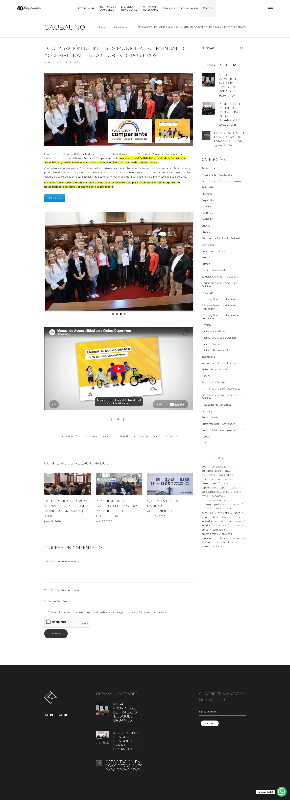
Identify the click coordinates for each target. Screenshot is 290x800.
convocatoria (223, 508)
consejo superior (211, 504)
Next (197, 261)
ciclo (236, 491)
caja (223, 483)
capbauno (236, 487)
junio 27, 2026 (104, 521)
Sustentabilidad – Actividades (218, 423)
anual (228, 471)
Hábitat (223, 517)
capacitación (209, 487)
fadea (237, 513)
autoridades (224, 479)
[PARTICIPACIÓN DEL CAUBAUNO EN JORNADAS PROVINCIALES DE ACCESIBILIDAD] (119, 484)
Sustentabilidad (211, 417)
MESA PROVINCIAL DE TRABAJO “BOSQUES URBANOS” (231, 83)
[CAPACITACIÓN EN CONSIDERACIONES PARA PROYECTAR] (206, 135)
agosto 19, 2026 (223, 145)
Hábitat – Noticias (211, 344)
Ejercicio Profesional (213, 270)
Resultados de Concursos (216, 404)
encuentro (224, 513)
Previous (40, 261)
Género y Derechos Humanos (219, 299)
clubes (83, 435)
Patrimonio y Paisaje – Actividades (221, 388)
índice (216, 546)
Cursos (206, 263)
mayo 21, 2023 (71, 62)
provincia (227, 534)
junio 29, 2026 (52, 521)
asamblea (207, 479)
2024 (205, 466)
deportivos (126, 435)
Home (101, 27)
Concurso (217, 496)
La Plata (222, 525)
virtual (205, 546)
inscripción (208, 525)
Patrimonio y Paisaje (213, 382)
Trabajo (206, 436)
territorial (228, 542)
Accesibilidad (121, 27)
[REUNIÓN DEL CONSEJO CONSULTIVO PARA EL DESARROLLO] (208, 108)
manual (174, 435)
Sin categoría (209, 411)
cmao (205, 496)
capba (223, 487)
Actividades (208, 187)
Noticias (206, 375)
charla (226, 491)
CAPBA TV (207, 219)
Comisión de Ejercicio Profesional (221, 238)
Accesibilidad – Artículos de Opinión (222, 181)
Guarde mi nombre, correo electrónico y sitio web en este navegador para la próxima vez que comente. (107, 612)
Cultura (206, 257)
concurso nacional (212, 500)
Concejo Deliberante (103, 435)
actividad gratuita (211, 471)
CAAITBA (206, 206)
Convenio (207, 508)
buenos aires (209, 483)
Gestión (206, 324)
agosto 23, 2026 (227, 95)
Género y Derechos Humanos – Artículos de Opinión (220, 316)
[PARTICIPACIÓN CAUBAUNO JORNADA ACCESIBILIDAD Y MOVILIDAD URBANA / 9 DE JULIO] (67, 484)
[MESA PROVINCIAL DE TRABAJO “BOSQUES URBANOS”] (208, 80)
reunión (206, 538)
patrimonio (218, 529)
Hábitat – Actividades (213, 331)
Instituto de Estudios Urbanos (219, 363)
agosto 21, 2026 (227, 124)
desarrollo (207, 513)
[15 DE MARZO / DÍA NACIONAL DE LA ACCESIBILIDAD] (170, 484)
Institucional (208, 356)
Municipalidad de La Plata (216, 369)
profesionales (210, 534)
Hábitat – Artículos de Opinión (219, 337)
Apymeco (207, 193)
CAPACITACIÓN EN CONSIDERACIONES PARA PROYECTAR (230, 137)
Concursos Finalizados (214, 251)
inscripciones (234, 521)
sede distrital (234, 538)
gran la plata (208, 517)
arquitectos (208, 475)
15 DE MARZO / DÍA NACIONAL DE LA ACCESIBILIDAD (162, 506)
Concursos (208, 244)
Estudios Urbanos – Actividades (220, 276)
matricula (235, 525)
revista (219, 538)
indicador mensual (212, 521)
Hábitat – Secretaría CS (215, 350)
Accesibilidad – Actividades (217, 174)
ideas (234, 517)
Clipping (206, 232)
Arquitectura (209, 200)
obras (205, 529)
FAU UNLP (207, 292)
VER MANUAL (55, 198)
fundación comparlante (151, 435)
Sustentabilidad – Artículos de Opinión (224, 430)
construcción (232, 504)
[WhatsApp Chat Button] (282, 792)
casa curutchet (210, 491)
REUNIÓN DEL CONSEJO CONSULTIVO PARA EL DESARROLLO (230, 112)
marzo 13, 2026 (156, 516)
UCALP (205, 443)
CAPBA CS (207, 212)
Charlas (206, 225)
